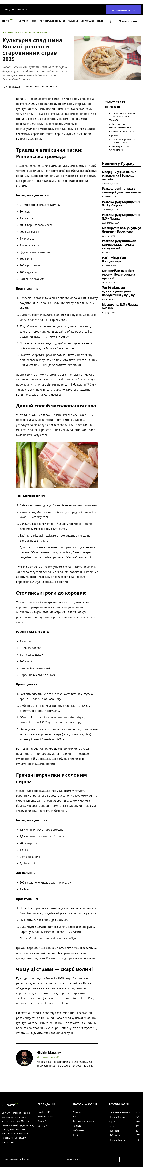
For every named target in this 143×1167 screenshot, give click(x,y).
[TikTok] (53, 1070)
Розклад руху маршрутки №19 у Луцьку (121, 204)
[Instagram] (43, 1070)
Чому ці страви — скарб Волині (121, 148)
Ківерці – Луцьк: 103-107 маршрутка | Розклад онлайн (119, 175)
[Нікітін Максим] (24, 1061)
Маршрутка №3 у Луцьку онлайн (120, 306)
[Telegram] (48, 1070)
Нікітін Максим (46, 86)
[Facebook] (37, 1070)
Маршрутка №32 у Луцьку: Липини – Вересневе (121, 230)
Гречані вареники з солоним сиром (122, 140)
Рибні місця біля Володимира (114, 260)
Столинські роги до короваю (121, 133)
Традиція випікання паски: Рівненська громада (122, 116)
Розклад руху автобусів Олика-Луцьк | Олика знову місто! (119, 244)
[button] (109, 21)
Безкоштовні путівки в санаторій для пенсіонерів (121, 190)
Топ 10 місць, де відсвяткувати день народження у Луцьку (118, 291)
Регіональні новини (37, 32)
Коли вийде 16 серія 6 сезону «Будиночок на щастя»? (118, 274)
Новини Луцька (12, 32)
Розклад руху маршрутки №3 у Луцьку (121, 217)
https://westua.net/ (47, 1057)
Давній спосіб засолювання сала (120, 125)
